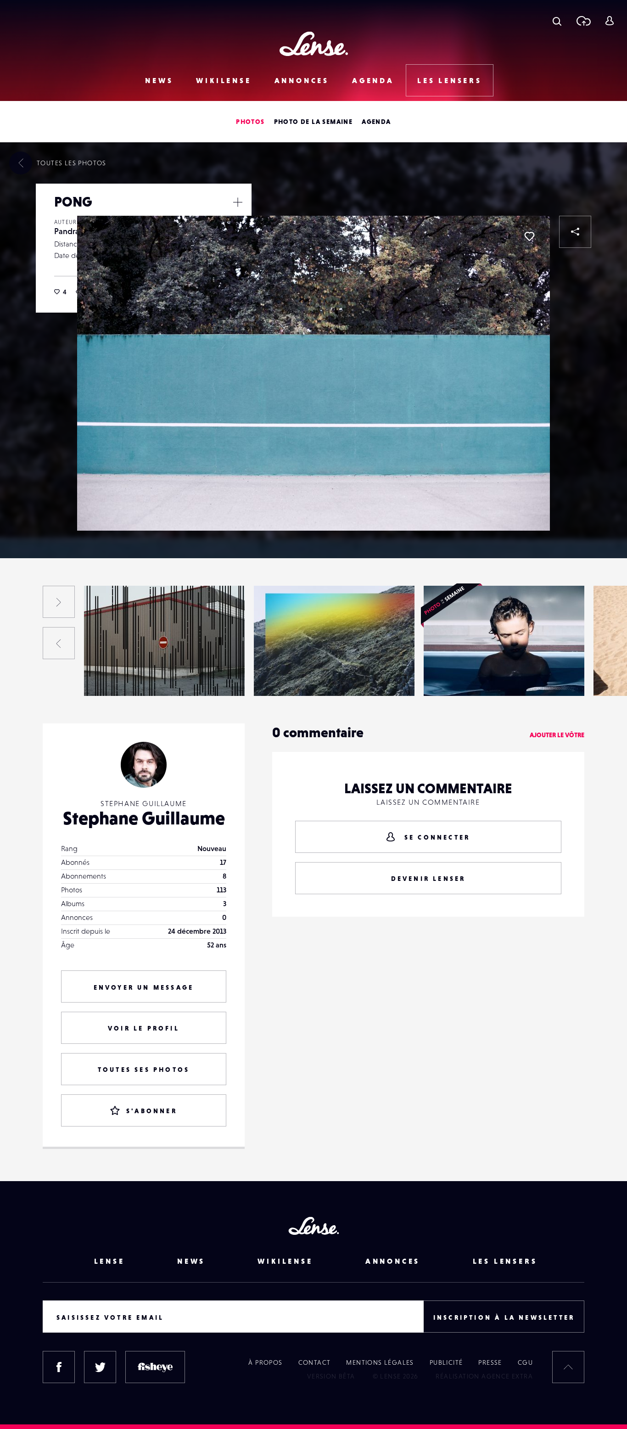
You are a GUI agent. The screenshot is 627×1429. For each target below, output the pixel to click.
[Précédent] (59, 643)
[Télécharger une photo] (583, 21)
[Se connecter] (609, 21)
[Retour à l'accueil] (314, 44)
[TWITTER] (100, 1367)
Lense (109, 1261)
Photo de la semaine (313, 121)
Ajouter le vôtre (557, 735)
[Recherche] (557, 21)
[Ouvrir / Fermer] (238, 202)
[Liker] (529, 236)
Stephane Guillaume (144, 818)
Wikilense (223, 80)
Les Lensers (449, 80)
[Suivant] (59, 602)
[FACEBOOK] (59, 1367)
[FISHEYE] (155, 1367)
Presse (490, 1362)
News (159, 80)
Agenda (373, 80)
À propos (265, 1362)
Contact (314, 1362)
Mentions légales (380, 1362)
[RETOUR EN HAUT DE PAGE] (568, 1367)
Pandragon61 (114, 677)
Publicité (446, 1362)
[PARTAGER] (575, 232)
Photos (250, 121)
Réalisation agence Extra (484, 1376)
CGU (525, 1362)
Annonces (301, 80)
